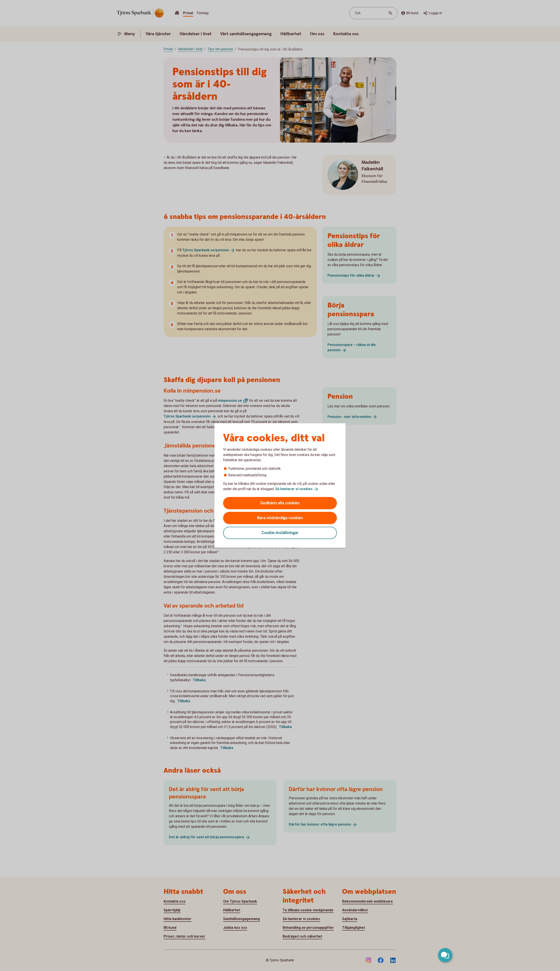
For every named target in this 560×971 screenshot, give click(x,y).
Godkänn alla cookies (280, 503)
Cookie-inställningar (280, 532)
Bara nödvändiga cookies (280, 517)
